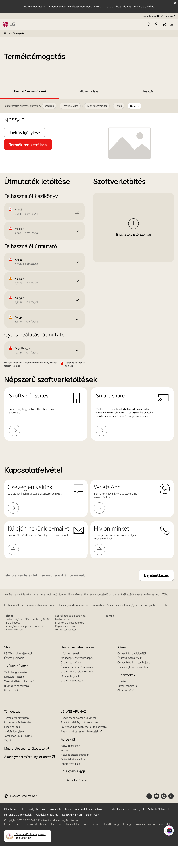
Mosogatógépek (70, 676)
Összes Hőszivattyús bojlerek (134, 662)
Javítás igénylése (14, 731)
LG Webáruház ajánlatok (18, 653)
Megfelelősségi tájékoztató (24, 748)
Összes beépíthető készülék (77, 667)
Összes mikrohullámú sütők (77, 671)
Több (165, 594)
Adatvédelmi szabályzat (89, 809)
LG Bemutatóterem (75, 780)
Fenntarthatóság (149, 16)
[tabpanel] (89, 274)
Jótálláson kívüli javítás (18, 736)
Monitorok (123, 681)
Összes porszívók (71, 662)
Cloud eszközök (126, 690)
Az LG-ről (68, 739)
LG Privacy (92, 814)
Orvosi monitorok (127, 685)
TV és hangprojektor (16, 672)
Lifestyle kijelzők (14, 676)
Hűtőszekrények (70, 653)
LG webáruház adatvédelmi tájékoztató (84, 726)
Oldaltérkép (11, 809)
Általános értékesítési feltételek (80, 731)
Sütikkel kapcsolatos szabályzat (125, 809)
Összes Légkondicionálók (132, 653)
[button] (148, 24)
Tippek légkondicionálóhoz (132, 667)
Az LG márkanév (70, 745)
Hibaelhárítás (12, 726)
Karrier (65, 750)
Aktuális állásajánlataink (75, 754)
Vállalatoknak (167, 16)
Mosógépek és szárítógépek (77, 658)
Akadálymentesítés (47, 814)
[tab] (29, 92)
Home (7, 33)
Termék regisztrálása (16, 717)
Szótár (8, 740)
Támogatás (18, 33)
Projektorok (11, 690)
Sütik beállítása (157, 809)
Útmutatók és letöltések (18, 722)
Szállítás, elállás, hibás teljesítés (79, 722)
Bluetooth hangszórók (17, 685)
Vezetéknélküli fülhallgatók (20, 681)
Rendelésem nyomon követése (78, 717)
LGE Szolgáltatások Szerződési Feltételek (46, 809)
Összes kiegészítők (72, 680)
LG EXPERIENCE (73, 772)
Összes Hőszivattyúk (129, 658)
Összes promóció (14, 658)
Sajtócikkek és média (73, 759)
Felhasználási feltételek (18, 814)
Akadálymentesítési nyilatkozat (27, 757)
